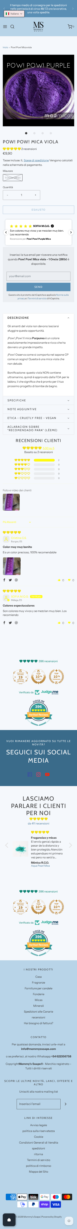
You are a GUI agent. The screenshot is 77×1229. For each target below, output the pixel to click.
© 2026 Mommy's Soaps (28, 1216)
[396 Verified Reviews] (38, 727)
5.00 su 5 (48, 448)
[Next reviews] (71, 232)
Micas (38, 1000)
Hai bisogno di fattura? (38, 1023)
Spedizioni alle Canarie (38, 1011)
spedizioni (38, 1148)
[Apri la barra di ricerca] (13, 27)
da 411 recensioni (38, 823)
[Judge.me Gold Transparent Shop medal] (38, 676)
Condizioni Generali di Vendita (38, 1142)
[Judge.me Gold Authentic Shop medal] (20, 676)
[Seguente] (73, 8)
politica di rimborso (38, 1166)
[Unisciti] (66, 1104)
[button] (38, 90)
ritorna (38, 1154)
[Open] (9, 1219)
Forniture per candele (38, 988)
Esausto (39, 209)
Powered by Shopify (51, 1216)
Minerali (38, 1006)
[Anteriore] (4, 8)
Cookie (38, 1136)
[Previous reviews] (6, 232)
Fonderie (38, 994)
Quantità (8, 187)
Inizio (5, 47)
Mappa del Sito (38, 1171)
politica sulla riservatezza (38, 1131)
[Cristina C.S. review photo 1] (12, 566)
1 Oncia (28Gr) (13, 177)
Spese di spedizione (36, 160)
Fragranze (38, 982)
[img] (12, 532)
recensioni (38, 1017)
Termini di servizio (37, 298)
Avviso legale (38, 1125)
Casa (38, 976)
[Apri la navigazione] (5, 27)
